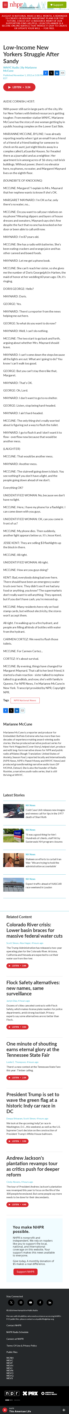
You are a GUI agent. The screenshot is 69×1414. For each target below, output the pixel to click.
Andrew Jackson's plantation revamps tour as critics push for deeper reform (32, 1166)
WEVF (9, 1363)
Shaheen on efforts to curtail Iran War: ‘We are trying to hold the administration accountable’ (43, 863)
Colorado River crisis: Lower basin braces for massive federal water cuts (34, 930)
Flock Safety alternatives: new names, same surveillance (33, 988)
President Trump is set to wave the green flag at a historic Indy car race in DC (32, 1102)
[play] (5, 1410)
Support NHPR (25, 1271)
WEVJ (9, 1368)
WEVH (9, 1365)
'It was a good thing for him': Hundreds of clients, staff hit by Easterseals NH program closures (44, 838)
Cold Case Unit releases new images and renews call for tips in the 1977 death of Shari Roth (45, 813)
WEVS (9, 1378)
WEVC (9, 1360)
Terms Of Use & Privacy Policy (21, 1345)
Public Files (11, 1352)
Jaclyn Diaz (11, 1000)
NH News (30, 805)
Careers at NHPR (15, 1339)
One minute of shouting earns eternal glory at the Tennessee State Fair (32, 1049)
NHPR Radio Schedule (17, 1332)
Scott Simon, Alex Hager (18, 943)
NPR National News (25, 700)
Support (58, 4)
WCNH (9, 1358)
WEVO (9, 1373)
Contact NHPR (13, 1325)
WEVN (9, 1370)
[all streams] (64, 1410)
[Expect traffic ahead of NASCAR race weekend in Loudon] (13, 885)
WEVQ (9, 1375)
